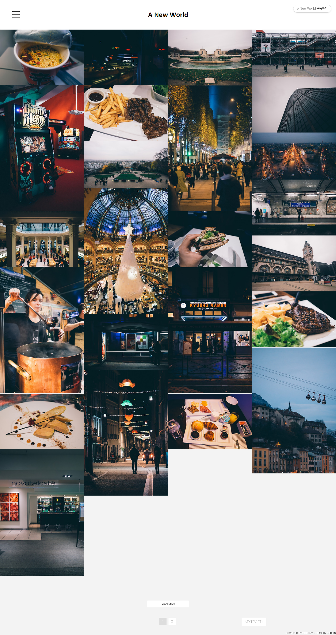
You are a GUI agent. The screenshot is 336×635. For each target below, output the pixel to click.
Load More (168, 603)
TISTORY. (307, 633)
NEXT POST (253, 622)
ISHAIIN (331, 633)
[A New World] (168, 21)
